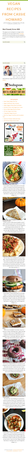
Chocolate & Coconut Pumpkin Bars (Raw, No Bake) (13, 328)
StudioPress (9, 451)
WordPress (15, 451)
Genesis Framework (17, 449)
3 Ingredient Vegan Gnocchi (9, 256)
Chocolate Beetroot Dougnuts (10, 362)
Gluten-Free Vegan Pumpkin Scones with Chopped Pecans (12, 220)
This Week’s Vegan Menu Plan (10, 184)
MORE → (5, 80)
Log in (20, 451)
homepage (21, 33)
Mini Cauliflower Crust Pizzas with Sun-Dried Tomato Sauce (13, 397)
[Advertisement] (12, 52)
